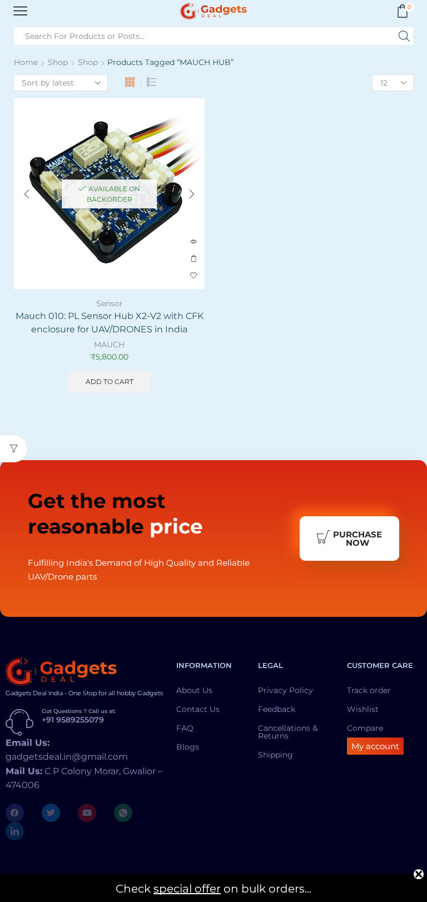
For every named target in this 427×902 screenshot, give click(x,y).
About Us (194, 690)
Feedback (276, 709)
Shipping (275, 755)
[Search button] (404, 36)
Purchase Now (357, 538)
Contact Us (198, 709)
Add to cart (193, 259)
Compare (365, 728)
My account (375, 746)
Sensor (109, 303)
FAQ (184, 728)
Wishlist (363, 709)
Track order (369, 690)
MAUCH (109, 345)
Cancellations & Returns (287, 732)
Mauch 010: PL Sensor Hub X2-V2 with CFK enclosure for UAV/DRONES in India (109, 323)
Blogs (187, 747)
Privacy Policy (285, 690)
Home (26, 62)
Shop (58, 62)
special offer (187, 888)
